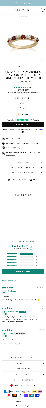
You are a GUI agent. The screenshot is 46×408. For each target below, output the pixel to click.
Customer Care (22, 369)
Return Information (23, 172)
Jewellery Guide (22, 374)
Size (22, 104)
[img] (7, 287)
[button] (19, 87)
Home (20, 16)
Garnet (25, 16)
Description (23, 163)
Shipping (20, 92)
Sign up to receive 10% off (22, 358)
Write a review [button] (23, 271)
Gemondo (22, 363)
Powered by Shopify (23, 406)
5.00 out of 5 (29, 246)
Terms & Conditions (22, 380)
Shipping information (23, 167)
